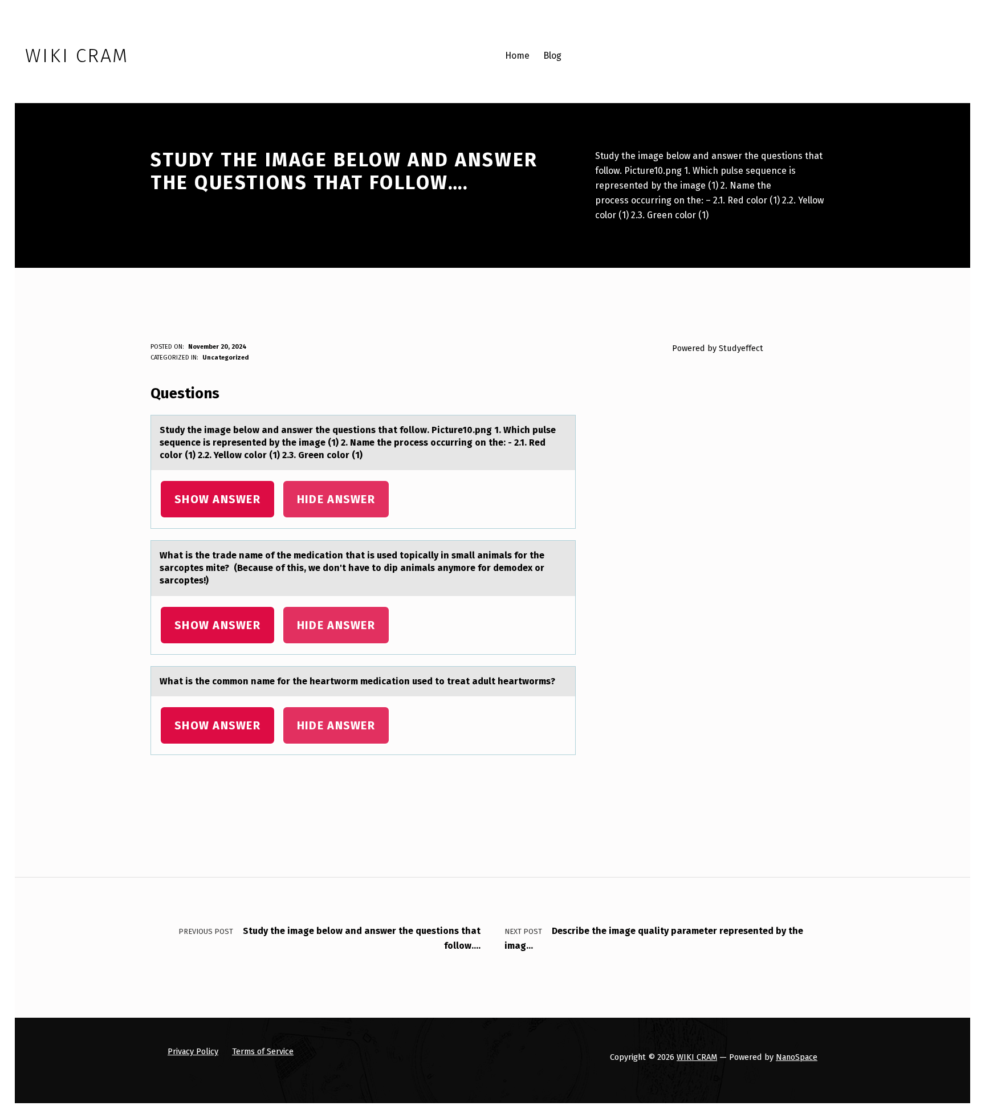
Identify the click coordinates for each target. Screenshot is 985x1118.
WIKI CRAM (697, 1057)
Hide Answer (336, 499)
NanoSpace (796, 1057)
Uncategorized (225, 357)
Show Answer (217, 499)
